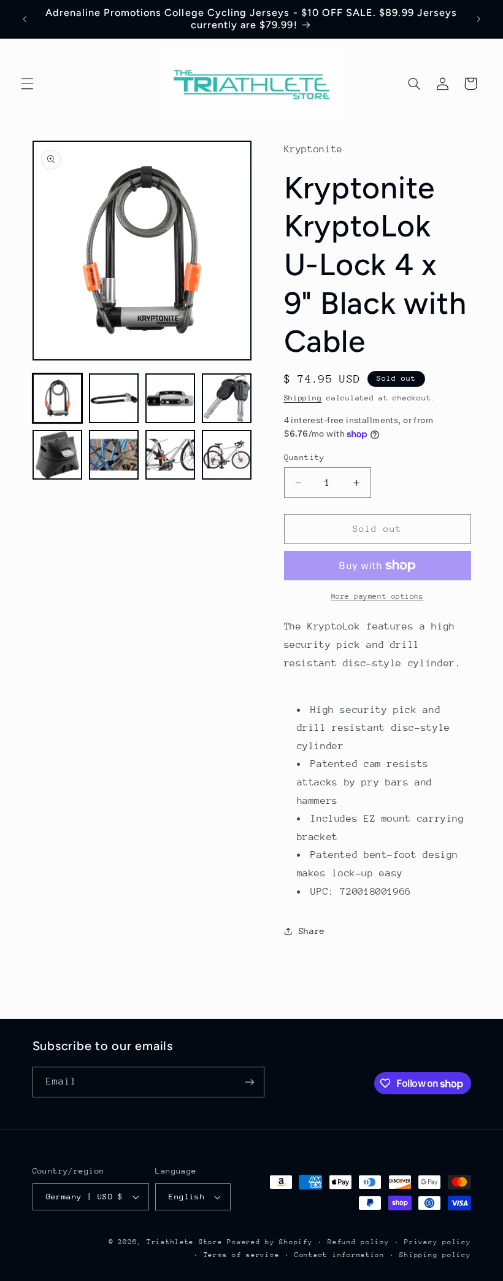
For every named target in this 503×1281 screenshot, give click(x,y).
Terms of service (242, 1255)
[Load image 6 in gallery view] (114, 455)
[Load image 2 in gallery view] (114, 398)
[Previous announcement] (24, 19)
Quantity (304, 457)
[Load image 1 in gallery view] (58, 398)
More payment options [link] (377, 596)
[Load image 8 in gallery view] (227, 455)
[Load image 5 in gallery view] (58, 455)
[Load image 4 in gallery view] (227, 398)
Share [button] (312, 931)
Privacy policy (437, 1242)
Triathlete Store (185, 1242)
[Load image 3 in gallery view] (170, 398)
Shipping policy (434, 1255)
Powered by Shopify (269, 1242)
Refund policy (359, 1242)
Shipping (303, 398)
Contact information (339, 1255)
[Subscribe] (249, 1082)
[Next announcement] (478, 19)
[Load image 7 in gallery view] (170, 455)
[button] (27, 83)
